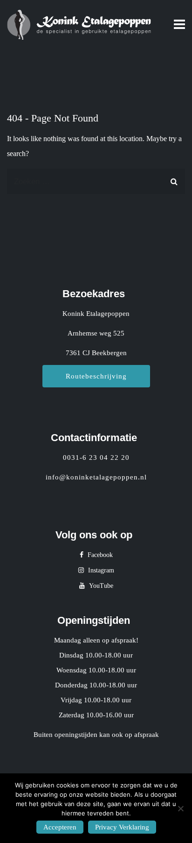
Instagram (100, 570)
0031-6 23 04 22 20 (96, 457)
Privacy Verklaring (122, 827)
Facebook (99, 554)
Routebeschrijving (96, 376)
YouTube (100, 585)
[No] (180, 808)
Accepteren (59, 827)
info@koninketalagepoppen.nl (96, 477)
